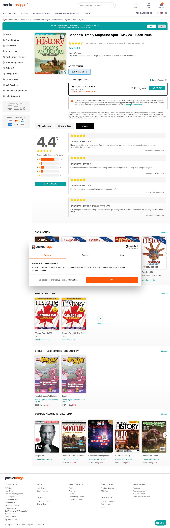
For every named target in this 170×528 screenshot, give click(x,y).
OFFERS (24, 13)
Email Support (42, 491)
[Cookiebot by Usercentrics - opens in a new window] (127, 247)
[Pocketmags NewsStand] (14, 4)
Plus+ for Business (12, 505)
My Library (11, 45)
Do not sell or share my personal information (58, 280)
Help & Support (13, 96)
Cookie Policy (10, 517)
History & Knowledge (41, 20)
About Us (136, 488)
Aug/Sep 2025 (148, 272)
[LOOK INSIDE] (50, 73)
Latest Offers (12, 79)
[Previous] (37, 435)
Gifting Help (41, 504)
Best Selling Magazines (14, 494)
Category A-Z (12, 73)
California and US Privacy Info (16, 511)
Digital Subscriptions (10, 20)
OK (111, 280)
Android (72, 491)
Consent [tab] (47, 255)
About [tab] (122, 255)
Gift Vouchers (12, 85)
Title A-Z (10, 68)
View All (164, 232)
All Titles (8, 488)
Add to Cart (151, 280)
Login (103, 507)
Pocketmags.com (139, 491)
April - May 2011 (79, 20)
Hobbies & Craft (41, 13)
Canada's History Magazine (61, 20)
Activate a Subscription (17, 90)
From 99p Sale (12, 40)
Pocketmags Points (76, 497)
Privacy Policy (10, 508)
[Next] (166, 254)
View (144, 280)
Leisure (88, 13)
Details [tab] (85, 255)
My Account (11, 51)
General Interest (25, 20)
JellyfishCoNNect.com (141, 497)
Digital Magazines (76, 499)
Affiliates (104, 491)
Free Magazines (11, 497)
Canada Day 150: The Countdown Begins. (73, 333)
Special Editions (45, 293)
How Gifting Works (44, 501)
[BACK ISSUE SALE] (154, 268)
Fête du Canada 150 (43, 333)
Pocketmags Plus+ (14, 62)
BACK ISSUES (42, 232)
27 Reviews (91, 43)
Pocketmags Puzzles (16, 57)
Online (71, 494)
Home (8, 34)
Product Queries (107, 488)
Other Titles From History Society (57, 351)
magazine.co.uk (139, 494)
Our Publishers (10, 502)
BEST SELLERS (9, 13)
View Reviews (50, 184)
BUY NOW (157, 88)
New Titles (9, 491)
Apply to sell (106, 504)
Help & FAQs (42, 488)
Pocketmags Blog (11, 499)
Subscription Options (133, 105)
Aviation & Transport (67, 13)
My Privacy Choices (12, 520)
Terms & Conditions (12, 514)
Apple (71, 488)
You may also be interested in (54, 414)
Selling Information (108, 501)
